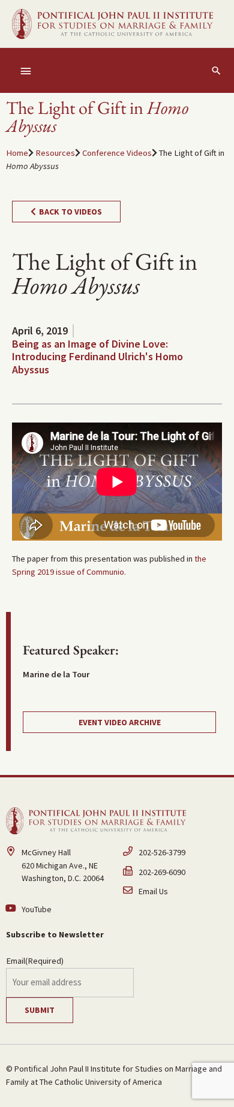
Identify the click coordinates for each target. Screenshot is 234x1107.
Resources (55, 152)
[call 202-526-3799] (175, 856)
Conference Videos (117, 152)
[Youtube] (58, 910)
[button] (216, 70)
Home (17, 152)
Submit (40, 1010)
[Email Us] (175, 892)
